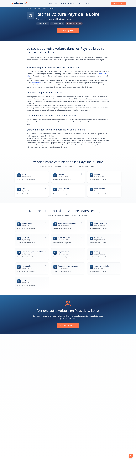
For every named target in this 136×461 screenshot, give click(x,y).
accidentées (36, 83)
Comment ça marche (67, 3)
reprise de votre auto (102, 99)
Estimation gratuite (66, 31)
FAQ (80, 3)
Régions (37, 9)
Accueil (29, 9)
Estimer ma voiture (118, 3)
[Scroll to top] (131, 456)
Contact (88, 3)
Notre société (53, 3)
